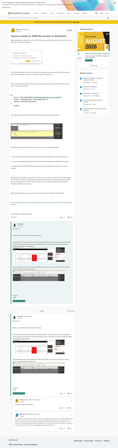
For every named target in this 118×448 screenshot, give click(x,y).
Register (101, 13)
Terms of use (98, 440)
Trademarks (106, 440)
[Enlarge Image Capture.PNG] (39, 254)
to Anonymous (37, 400)
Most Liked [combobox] (71, 311)
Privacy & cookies (88, 440)
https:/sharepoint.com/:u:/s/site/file (49, 97)
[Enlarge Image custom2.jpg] (37, 131)
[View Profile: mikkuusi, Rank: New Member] (16, 415)
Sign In (107, 13)
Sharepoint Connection (90, 87)
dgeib (94, 104)
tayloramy (94, 82)
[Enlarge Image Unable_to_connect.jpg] (26, 57)
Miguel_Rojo (93, 112)
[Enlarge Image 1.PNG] (39, 275)
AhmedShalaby (96, 95)
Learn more (76, 22)
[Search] (96, 13)
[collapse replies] (9, 316)
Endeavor (18, 29)
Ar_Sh (93, 89)
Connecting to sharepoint (90, 93)
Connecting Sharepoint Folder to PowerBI (93, 101)
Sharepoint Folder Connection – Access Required (94, 109)
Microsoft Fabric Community (14, 18)
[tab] (93, 65)
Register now (6, 7)
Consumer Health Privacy (31, 444)
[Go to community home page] (19, 13)
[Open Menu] (108, 18)
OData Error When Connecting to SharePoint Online (93, 79)
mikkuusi (21, 414)
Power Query (36, 18)
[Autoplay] (90, 65)
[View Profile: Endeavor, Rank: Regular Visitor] (13, 30)
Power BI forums (27, 18)
